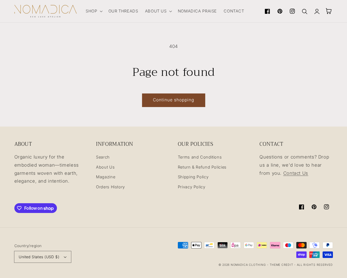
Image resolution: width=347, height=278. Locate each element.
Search (103, 157)
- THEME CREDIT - (282, 265)
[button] (93, 11)
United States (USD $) (39, 257)
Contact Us (295, 173)
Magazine (105, 176)
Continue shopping (173, 99)
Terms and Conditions (200, 157)
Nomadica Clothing (248, 265)
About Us (105, 167)
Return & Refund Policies (202, 167)
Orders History (110, 187)
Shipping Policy (193, 176)
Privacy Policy (191, 187)
